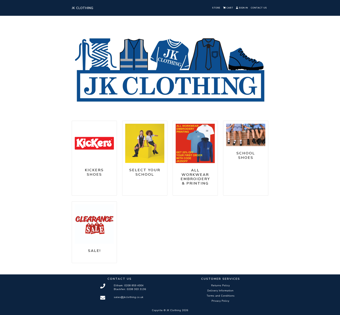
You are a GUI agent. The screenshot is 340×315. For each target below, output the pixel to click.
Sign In (243, 7)
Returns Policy (220, 285)
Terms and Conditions (220, 295)
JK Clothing (82, 8)
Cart (229, 7)
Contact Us (259, 7)
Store (216, 7)
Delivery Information (220, 290)
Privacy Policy (220, 301)
